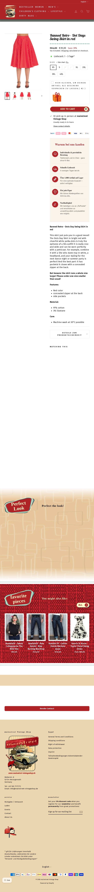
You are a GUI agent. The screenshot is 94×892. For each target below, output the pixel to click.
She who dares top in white (72, 253)
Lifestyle (57, 11)
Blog (31, 16)
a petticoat (60, 249)
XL (77, 67)
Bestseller (26, 7)
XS (53, 67)
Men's (52, 7)
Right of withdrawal (56, 744)
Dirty (22, 16)
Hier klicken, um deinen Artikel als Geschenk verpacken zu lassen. (69, 86)
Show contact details (61, 126)
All (80, 604)
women (40, 7)
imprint (51, 752)
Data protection (55, 748)
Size (58, 62)
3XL (53, 74)
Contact (8, 813)
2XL (84, 67)
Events (7, 810)
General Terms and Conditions (60, 737)
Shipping (65, 51)
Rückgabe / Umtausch (14, 802)
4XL (61, 74)
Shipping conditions (56, 741)
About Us (8, 817)
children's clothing (33, 11)
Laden (7, 806)
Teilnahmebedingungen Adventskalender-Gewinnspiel (65, 757)
